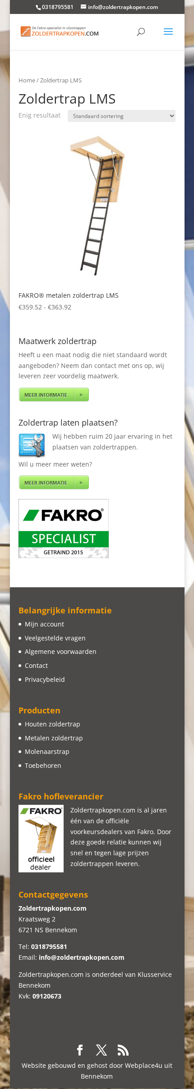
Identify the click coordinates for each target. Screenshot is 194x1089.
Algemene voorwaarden (61, 651)
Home (26, 80)
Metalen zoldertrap (54, 738)
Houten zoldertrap (52, 724)
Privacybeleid (45, 679)
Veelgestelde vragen (55, 638)
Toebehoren (43, 765)
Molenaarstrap (47, 751)
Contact (36, 665)
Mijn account (44, 624)
